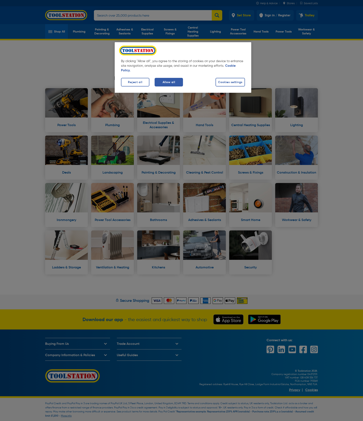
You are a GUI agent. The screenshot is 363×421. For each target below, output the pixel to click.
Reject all (135, 82)
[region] (183, 67)
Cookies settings (230, 82)
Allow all (169, 82)
